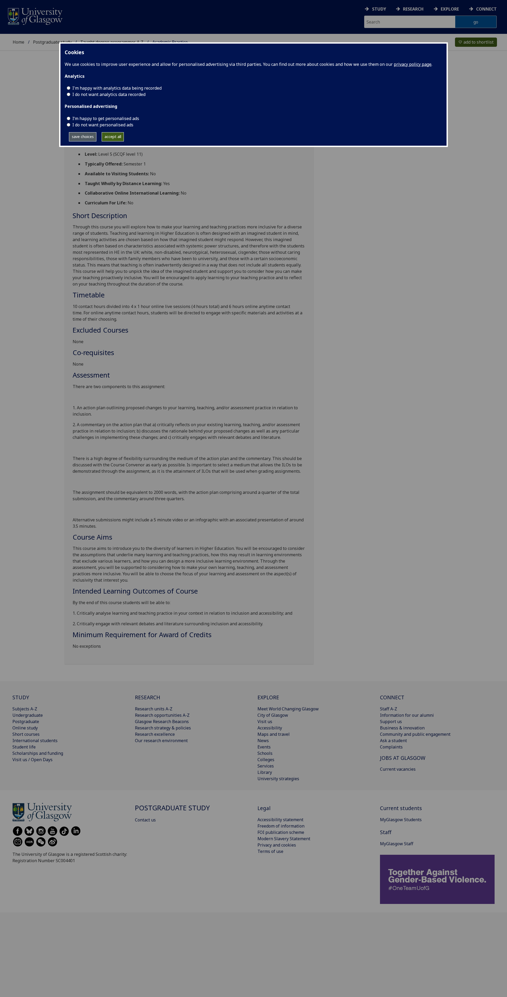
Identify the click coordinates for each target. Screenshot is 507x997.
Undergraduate (27, 715)
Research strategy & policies (163, 728)
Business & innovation (402, 728)
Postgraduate (25, 721)
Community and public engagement (415, 734)
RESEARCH (147, 697)
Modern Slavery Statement (283, 839)
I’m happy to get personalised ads (105, 118)
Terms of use (270, 851)
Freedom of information (280, 826)
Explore (450, 9)
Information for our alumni (407, 715)
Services (265, 766)
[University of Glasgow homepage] (34, 15)
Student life (24, 747)
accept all (113, 136)
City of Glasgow (272, 715)
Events (264, 747)
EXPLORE (268, 697)
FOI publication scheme (280, 832)
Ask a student (393, 740)
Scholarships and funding (37, 753)
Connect (486, 9)
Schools (265, 753)
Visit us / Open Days (32, 759)
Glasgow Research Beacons (162, 721)
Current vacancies (398, 769)
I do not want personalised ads (102, 125)
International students (35, 740)
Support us (391, 721)
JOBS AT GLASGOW (402, 757)
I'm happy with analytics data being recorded (117, 88)
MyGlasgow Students (401, 820)
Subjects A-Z (24, 709)
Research (413, 9)
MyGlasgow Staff (396, 844)
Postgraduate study (52, 42)
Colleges (265, 759)
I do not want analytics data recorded (108, 94)
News (263, 740)
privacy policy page (412, 64)
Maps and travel (273, 734)
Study (379, 9)
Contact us (145, 820)
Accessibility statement (280, 820)
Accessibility (269, 728)
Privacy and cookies (276, 845)
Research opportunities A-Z (162, 715)
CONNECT (392, 697)
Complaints (391, 747)
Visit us (264, 721)
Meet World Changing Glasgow (288, 709)
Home (18, 42)
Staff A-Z (388, 709)
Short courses (26, 734)
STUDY (20, 697)
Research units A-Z (153, 709)
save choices (83, 136)
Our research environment (161, 740)
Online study (25, 728)
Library (264, 772)
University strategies (278, 779)
